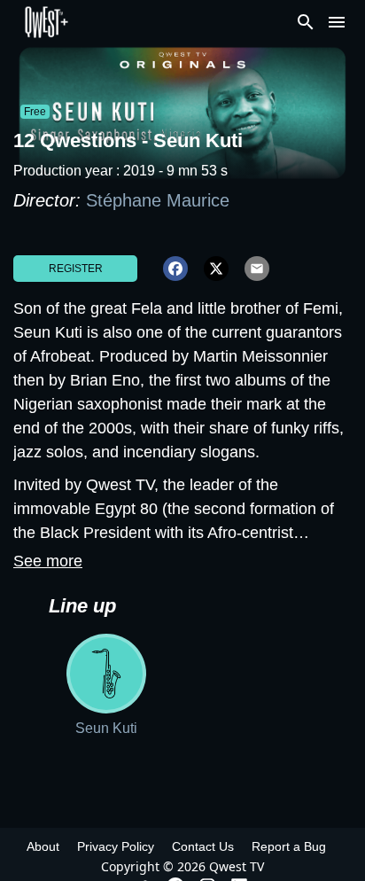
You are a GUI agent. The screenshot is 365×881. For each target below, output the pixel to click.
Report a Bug (289, 846)
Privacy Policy (115, 846)
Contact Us (203, 846)
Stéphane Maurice (157, 200)
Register (76, 268)
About (43, 846)
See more (47, 561)
